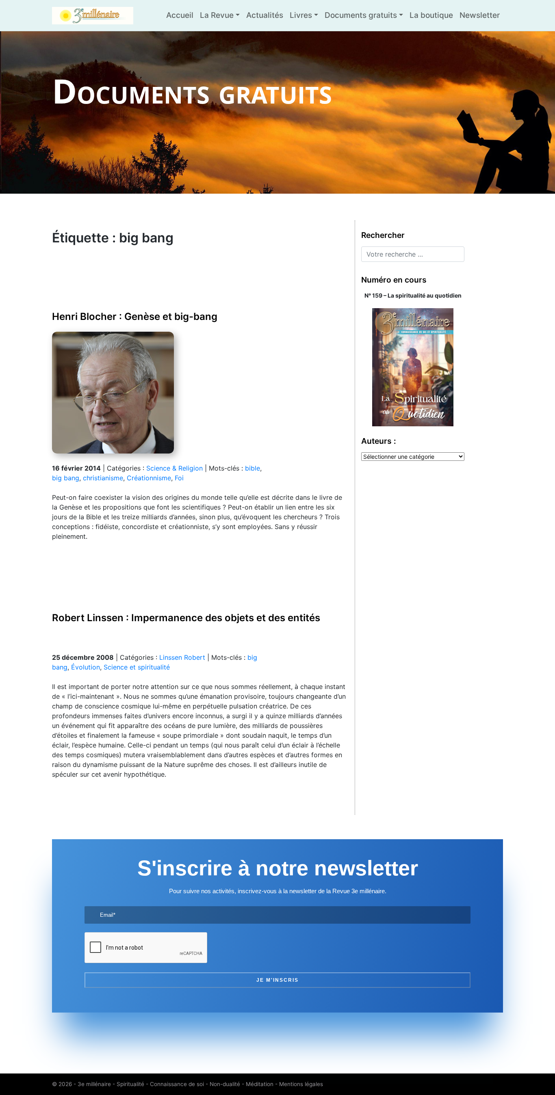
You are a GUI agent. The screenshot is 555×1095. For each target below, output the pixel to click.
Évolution (85, 667)
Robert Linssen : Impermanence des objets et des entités (186, 618)
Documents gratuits (361, 15)
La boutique (431, 15)
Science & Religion (174, 468)
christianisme (103, 478)
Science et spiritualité (137, 667)
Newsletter (480, 15)
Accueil (179, 15)
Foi (179, 478)
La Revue (217, 15)
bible (252, 468)
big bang (65, 478)
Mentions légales (301, 1084)
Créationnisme (149, 478)
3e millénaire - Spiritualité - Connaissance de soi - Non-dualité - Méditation (175, 1084)
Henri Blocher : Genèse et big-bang (134, 316)
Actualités (264, 15)
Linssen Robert (182, 657)
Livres (301, 15)
